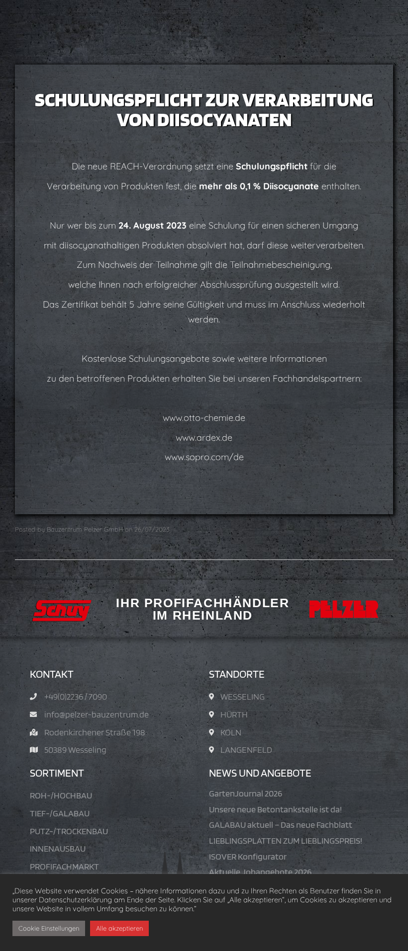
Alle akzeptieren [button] (119, 928)
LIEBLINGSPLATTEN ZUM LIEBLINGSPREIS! (285, 840)
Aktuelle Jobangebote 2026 (260, 872)
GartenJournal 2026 (245, 793)
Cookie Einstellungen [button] (48, 928)
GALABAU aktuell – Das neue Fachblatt (280, 824)
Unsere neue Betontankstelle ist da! (275, 809)
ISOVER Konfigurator (248, 856)
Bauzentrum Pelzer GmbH (85, 529)
